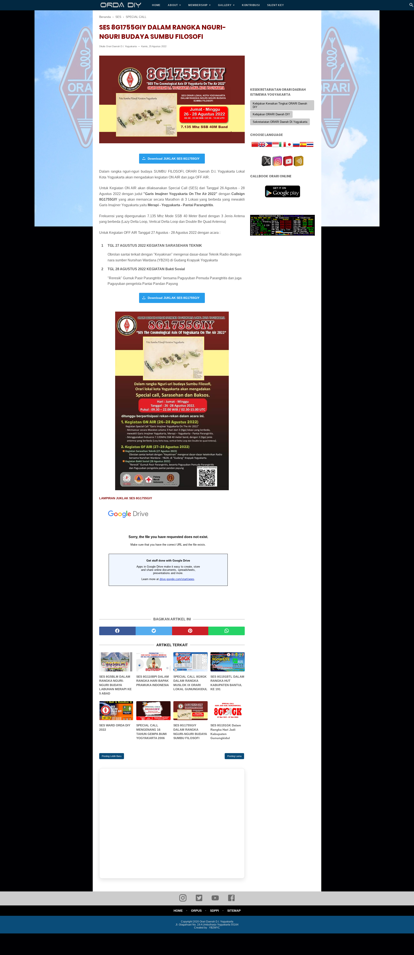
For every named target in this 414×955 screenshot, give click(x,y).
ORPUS (196, 910)
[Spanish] (303, 145)
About (173, 5)
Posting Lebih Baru (111, 756)
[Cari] (411, 6)
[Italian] (282, 145)
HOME (178, 910)
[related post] (116, 661)
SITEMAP (234, 910)
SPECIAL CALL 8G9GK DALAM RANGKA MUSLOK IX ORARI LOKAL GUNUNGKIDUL (190, 683)
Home (156, 5)
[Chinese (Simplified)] (254, 145)
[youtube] (215, 901)
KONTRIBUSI (251, 5)
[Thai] (310, 145)
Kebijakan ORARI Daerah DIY (271, 114)
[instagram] (183, 901)
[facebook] (117, 631)
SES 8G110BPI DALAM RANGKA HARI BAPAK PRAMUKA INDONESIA (152, 681)
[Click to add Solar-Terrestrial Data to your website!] (282, 234)
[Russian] (296, 145)
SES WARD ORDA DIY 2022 (114, 727)
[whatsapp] (226, 631)
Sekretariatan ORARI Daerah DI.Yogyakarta (280, 121)
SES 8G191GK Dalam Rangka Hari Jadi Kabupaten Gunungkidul (225, 732)
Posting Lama (234, 756)
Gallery (225, 5)
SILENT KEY (275, 5)
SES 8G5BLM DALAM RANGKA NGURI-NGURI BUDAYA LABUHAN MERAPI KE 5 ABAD (115, 685)
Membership (198, 5)
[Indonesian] (275, 145)
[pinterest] (190, 631)
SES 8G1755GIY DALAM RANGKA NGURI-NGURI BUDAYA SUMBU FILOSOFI (190, 732)
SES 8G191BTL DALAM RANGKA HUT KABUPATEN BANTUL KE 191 (227, 683)
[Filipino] (268, 145)
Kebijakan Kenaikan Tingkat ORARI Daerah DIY (280, 105)
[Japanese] (289, 145)
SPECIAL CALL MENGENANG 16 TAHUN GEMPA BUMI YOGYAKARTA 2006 (151, 732)
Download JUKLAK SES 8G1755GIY (173, 158)
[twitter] (154, 631)
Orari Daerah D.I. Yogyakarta (121, 46)
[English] (261, 145)
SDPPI (214, 910)
